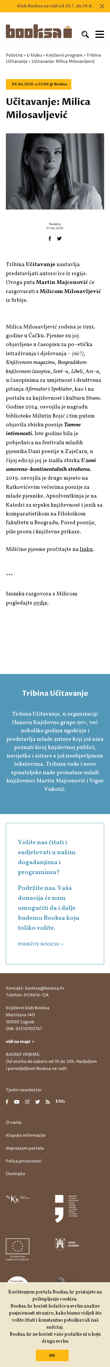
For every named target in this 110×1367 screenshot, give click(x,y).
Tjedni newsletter (24, 1090)
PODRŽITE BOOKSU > (40, 944)
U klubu (34, 55)
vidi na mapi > (20, 1041)
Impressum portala (25, 1148)
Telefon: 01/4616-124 (27, 995)
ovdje (40, 603)
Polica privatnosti (24, 1161)
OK (52, 1355)
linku (86, 549)
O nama (13, 1122)
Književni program (64, 55)
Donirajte (15, 1174)
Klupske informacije (25, 1135)
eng (60, 1101)
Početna (14, 55)
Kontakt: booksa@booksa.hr (35, 988)
